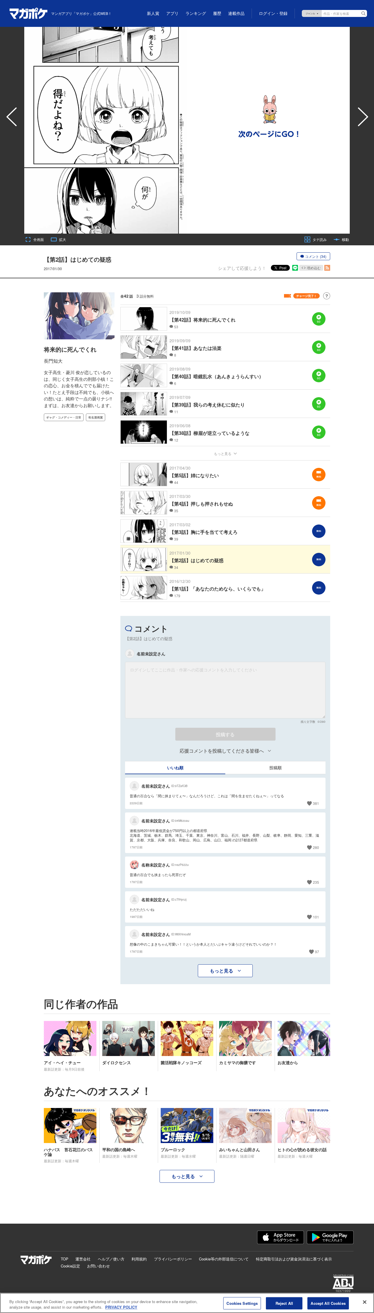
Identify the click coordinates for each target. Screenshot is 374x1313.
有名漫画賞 (95, 417)
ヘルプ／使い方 (111, 1259)
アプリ (172, 13)
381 (316, 803)
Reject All (284, 1303)
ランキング (196, 13)
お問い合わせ (98, 1266)
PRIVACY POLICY (121, 1307)
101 (316, 917)
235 (316, 882)
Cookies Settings (242, 1303)
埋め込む (314, 267)
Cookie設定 (70, 1266)
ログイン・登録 (273, 13)
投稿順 (275, 767)
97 (317, 951)
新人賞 (153, 13)
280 (316, 847)
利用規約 (139, 1259)
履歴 (217, 13)
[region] (187, 1303)
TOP (64, 1259)
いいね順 (175, 767)
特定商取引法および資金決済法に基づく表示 (294, 1259)
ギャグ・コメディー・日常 (63, 417)
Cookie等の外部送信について (224, 1259)
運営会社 (83, 1259)
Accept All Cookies (328, 1303)
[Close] (364, 1302)
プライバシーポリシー (173, 1259)
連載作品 (236, 13)
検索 (363, 13)
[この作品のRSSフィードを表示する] (327, 268)
